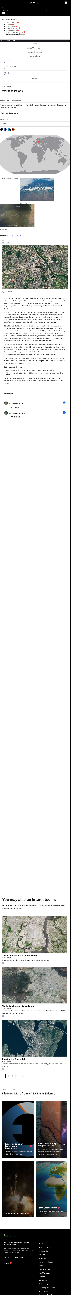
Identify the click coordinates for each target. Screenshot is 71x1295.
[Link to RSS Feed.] (13, 129)
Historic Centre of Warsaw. (41, 373)
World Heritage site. (37, 333)
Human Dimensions (6, 242)
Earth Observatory (34, 48)
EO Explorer (35, 56)
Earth (35, 44)
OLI (21, 236)
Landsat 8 (15, 236)
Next (22, 1076)
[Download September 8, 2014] (64, 404)
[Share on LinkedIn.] (9, 129)
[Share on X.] (1, 129)
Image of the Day (35, 52)
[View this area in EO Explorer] (35, 154)
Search (35, 78)
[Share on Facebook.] (5, 129)
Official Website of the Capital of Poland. (29, 370)
